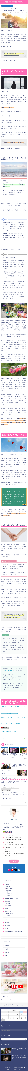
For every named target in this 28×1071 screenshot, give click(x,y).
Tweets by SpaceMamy (7, 999)
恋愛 (6, 955)
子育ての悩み (10, 893)
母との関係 (10, 895)
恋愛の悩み (8, 905)
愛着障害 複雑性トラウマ (11, 898)
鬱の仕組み (7, 925)
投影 (6, 919)
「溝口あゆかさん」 (8, 670)
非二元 (6, 928)
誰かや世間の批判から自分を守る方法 (10, 723)
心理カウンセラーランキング (8, 731)
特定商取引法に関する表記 (18, 1067)
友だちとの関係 (9, 888)
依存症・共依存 (9, 913)
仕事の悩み (8, 886)
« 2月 (2, 1021)
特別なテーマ (8, 911)
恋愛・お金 (7, 901)
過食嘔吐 (10, 915)
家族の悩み (8, 890)
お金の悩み (8, 903)
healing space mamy (14, 2)
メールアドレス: (5, 785)
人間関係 (7, 884)
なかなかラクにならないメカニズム (13, 931)
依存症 (6, 949)
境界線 (6, 908)
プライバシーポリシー (8, 1067)
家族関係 (7, 952)
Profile (14, 861)
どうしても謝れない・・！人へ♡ (9, 713)
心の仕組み (7, 922)
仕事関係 (7, 945)
